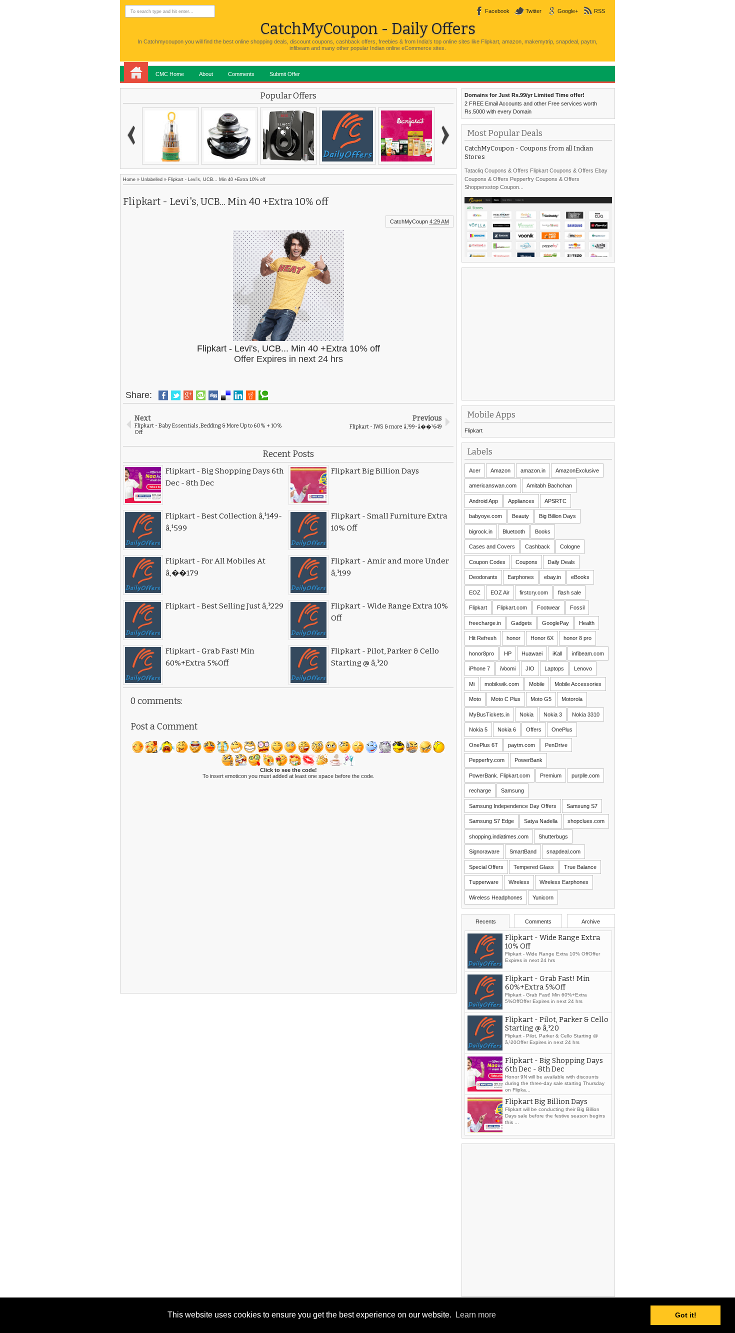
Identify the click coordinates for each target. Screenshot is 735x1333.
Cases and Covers (492, 547)
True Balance (580, 867)
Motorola (572, 699)
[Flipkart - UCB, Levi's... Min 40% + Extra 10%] (347, 136)
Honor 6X (542, 638)
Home (136, 72)
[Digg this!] (213, 395)
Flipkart (473, 431)
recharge (480, 791)
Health (586, 623)
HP (508, 653)
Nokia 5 (478, 729)
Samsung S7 (582, 806)
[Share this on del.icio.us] (225, 395)
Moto (475, 699)
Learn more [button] (476, 1314)
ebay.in (552, 577)
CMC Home (170, 74)
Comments (241, 74)
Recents (486, 921)
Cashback (537, 547)
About (206, 74)
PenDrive (556, 745)
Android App (483, 501)
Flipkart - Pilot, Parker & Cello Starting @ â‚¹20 (556, 1041)
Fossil (577, 607)
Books (542, 531)
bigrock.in (480, 531)
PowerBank (528, 760)
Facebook (497, 11)
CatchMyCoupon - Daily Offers (368, 29)
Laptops (554, 669)
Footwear (548, 607)
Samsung (512, 791)
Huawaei (532, 653)
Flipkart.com (512, 607)
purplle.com (586, 775)
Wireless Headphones (495, 897)
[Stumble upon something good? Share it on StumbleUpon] (201, 395)
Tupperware (483, 882)
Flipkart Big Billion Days (546, 1118)
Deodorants (483, 577)
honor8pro (481, 653)
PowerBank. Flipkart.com (499, 775)
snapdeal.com (563, 851)
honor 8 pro (578, 638)
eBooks (580, 577)
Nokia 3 (553, 715)
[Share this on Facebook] (163, 395)
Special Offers (486, 867)
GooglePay (555, 623)
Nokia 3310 (586, 715)
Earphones (521, 577)
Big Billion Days (557, 516)
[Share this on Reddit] (251, 395)
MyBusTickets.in (489, 715)
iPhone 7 (479, 669)
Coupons (527, 562)
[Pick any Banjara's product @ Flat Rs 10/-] (406, 136)
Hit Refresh (482, 638)
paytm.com (521, 745)
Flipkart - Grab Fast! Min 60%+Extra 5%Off (547, 1000)
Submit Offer (285, 74)
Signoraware (484, 851)
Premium (551, 775)
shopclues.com (586, 821)
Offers (534, 729)
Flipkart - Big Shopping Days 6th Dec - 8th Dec (554, 1082)
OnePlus (562, 729)
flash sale (569, 593)
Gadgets (521, 623)
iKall (557, 653)
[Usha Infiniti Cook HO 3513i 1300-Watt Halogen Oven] (229, 136)
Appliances (521, 501)
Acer (474, 471)
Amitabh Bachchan (549, 485)
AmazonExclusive (577, 471)
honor (513, 638)
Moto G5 (541, 699)
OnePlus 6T (483, 745)
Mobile (536, 684)
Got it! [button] (685, 1315)
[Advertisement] (539, 333)
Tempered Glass (534, 867)
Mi (471, 684)
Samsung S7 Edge (491, 821)
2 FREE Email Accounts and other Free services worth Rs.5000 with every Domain (530, 103)
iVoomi (508, 669)
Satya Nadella (541, 821)
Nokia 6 (507, 729)
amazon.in (533, 471)
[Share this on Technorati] (263, 395)
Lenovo (583, 669)
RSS (599, 11)
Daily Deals (561, 562)
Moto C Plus (505, 699)
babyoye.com (485, 516)
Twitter (534, 11)
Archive (591, 921)
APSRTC (555, 501)
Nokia (527, 715)
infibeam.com (588, 653)
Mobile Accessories (578, 684)
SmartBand (523, 851)
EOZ (474, 593)
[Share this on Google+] (188, 395)
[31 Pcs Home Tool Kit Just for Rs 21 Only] (170, 136)
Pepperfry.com (486, 760)
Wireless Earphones (564, 882)
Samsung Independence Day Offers (512, 806)
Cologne (570, 547)
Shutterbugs (553, 837)
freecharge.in (485, 623)
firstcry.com (534, 593)
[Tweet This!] (175, 395)
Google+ (568, 11)
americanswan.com (492, 485)
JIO (530, 669)
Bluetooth (513, 531)
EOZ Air (500, 593)
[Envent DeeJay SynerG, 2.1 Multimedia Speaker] (288, 136)
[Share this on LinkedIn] (238, 395)
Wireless (519, 882)
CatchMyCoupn (409, 221)
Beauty (520, 516)
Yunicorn (543, 897)
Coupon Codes (487, 562)
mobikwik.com (501, 684)
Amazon (500, 471)
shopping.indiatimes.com (498, 837)
